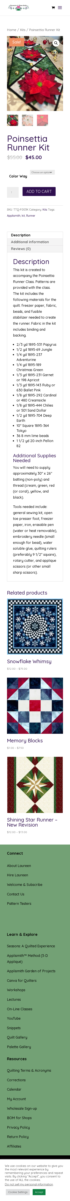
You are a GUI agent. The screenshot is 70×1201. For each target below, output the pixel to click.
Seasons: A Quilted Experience (31, 946)
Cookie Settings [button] (17, 1192)
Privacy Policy (18, 1127)
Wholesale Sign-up (22, 1108)
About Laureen (19, 865)
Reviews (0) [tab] (21, 248)
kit (23, 215)
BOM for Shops (19, 1118)
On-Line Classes (19, 1009)
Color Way (18, 176)
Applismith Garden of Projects (31, 971)
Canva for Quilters (22, 980)
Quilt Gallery (17, 1037)
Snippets (14, 1028)
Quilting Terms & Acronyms (29, 1070)
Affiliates (14, 1146)
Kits (22, 30)
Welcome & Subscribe (24, 884)
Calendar (14, 1089)
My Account (16, 1099)
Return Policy (18, 1137)
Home (11, 30)
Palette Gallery (19, 1047)
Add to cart (39, 191)
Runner (30, 215)
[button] (56, 43)
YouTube (14, 1018)
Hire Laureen (17, 875)
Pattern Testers (19, 903)
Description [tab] (20, 235)
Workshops (16, 990)
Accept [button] (39, 1192)
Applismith (13, 215)
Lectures (14, 999)
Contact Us (15, 894)
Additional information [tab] (30, 242)
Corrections (16, 1080)
